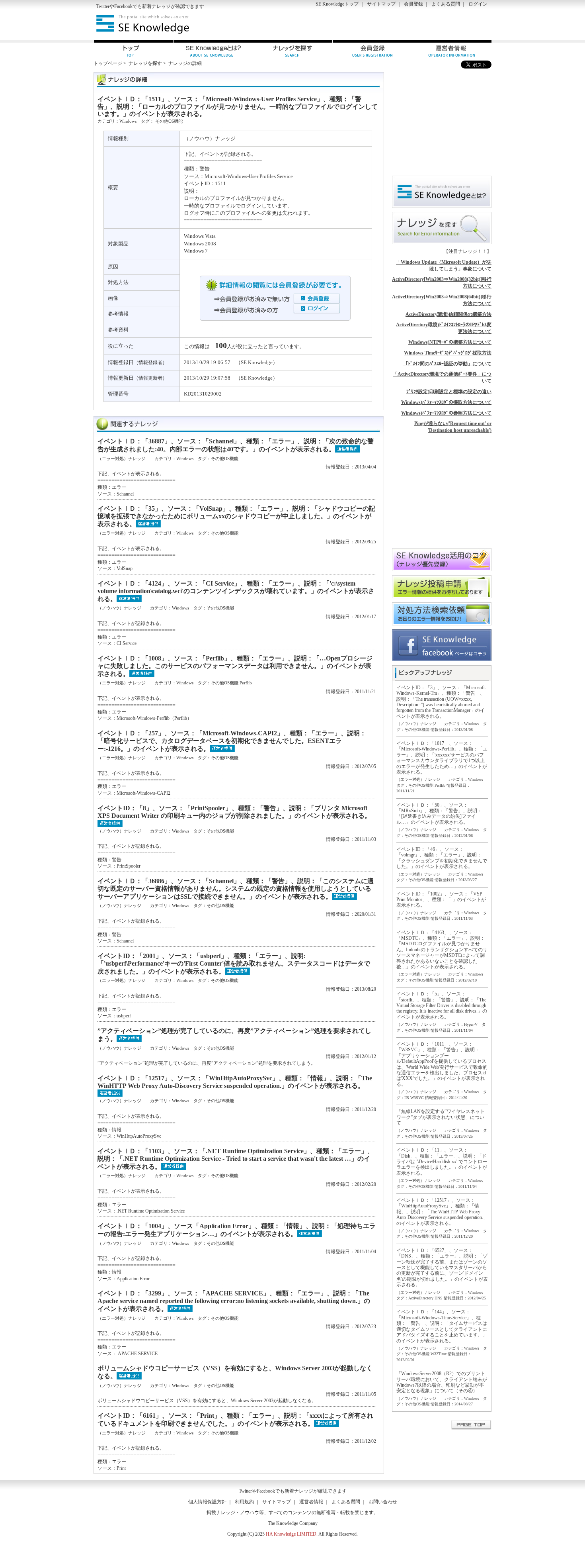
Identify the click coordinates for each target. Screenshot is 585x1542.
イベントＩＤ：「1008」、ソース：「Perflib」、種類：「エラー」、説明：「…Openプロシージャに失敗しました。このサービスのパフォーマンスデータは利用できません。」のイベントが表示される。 (235, 666)
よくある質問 (445, 4)
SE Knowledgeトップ (337, 4)
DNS (439, 1298)
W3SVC (417, 1097)
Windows (127, 121)
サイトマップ (381, 4)
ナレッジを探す (145, 63)
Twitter (102, 6)
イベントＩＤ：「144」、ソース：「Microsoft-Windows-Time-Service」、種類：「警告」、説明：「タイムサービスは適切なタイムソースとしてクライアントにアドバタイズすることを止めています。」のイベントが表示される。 (441, 1326)
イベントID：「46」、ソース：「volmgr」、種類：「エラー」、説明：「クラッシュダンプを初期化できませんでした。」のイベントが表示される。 (441, 857)
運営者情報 (311, 1502)
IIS (406, 1097)
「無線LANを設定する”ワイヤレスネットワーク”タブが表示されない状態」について (440, 1117)
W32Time (439, 1354)
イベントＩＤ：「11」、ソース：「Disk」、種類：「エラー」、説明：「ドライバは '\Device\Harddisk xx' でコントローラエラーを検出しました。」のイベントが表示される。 (441, 1161)
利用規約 (244, 1502)
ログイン (478, 4)
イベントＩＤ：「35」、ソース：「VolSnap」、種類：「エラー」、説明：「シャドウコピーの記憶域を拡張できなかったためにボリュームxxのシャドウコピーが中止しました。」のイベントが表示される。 (236, 516)
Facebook (123, 6)
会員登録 (413, 4)
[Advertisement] (398, 24)
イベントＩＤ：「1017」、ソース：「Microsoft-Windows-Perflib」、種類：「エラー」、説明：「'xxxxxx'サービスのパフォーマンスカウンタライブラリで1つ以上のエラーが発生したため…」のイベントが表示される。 (442, 758)
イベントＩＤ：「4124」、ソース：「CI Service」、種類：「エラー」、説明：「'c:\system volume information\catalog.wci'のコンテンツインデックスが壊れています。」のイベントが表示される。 (236, 591)
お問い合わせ (383, 1502)
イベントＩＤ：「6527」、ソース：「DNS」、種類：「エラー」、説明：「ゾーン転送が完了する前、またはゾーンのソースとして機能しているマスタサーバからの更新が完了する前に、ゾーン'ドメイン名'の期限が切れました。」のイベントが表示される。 (442, 1267)
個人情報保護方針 (207, 1502)
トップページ (108, 63)
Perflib (246, 682)
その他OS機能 (169, 121)
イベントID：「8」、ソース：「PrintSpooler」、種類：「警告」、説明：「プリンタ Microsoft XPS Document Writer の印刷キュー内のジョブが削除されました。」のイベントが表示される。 (234, 812)
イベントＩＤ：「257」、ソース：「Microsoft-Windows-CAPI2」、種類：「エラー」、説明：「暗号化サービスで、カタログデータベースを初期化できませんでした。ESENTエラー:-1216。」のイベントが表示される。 (232, 741)
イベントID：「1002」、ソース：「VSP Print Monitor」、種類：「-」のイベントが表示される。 (441, 899)
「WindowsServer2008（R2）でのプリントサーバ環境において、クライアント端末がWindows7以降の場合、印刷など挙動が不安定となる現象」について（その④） (441, 1382)
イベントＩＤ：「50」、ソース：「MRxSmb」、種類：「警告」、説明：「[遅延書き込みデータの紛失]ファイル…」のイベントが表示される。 (439, 813)
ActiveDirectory (420, 1298)
